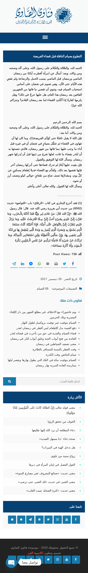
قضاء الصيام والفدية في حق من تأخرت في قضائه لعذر (43, 333)
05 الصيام (43, 288)
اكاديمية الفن (35, 553)
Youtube (67, 520)
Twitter (48, 520)
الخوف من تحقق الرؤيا (61, 421)
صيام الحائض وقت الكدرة (61, 354)
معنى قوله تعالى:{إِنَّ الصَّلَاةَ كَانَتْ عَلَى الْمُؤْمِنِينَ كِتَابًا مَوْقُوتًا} (44, 410)
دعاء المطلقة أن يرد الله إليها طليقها (53, 430)
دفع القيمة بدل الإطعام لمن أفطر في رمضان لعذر (46, 328)
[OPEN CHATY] (11, 562)
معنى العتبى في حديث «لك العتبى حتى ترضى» (46, 482)
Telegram (30, 520)
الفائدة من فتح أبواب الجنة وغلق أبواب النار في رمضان (43, 338)
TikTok (39, 520)
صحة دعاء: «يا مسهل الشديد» (57, 438)
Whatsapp (21, 520)
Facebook (76, 520)
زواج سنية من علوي (63, 456)
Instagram (58, 520)
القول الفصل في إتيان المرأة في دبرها (52, 464)
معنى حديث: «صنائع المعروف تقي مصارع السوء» (45, 473)
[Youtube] (67, 560)
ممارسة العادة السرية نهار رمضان (56, 365)
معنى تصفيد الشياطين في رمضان (56, 344)
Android (12, 520)
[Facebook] (76, 560)
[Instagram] (58, 560)
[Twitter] (48, 560)
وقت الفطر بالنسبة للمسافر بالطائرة (54, 349)
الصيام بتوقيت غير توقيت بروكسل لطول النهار (48, 322)
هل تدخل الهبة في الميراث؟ (58, 447)
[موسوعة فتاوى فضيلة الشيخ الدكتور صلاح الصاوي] (44, 15)
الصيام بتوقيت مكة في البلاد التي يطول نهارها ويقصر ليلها (42, 360)
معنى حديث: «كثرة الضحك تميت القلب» (50, 490)
